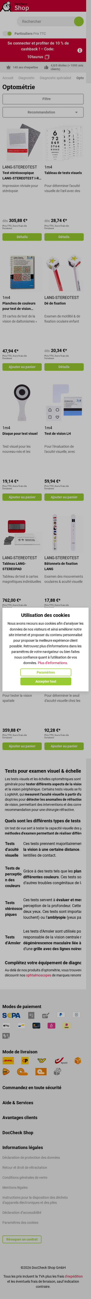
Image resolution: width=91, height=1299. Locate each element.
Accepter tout (45, 681)
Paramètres (46, 672)
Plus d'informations (52, 663)
